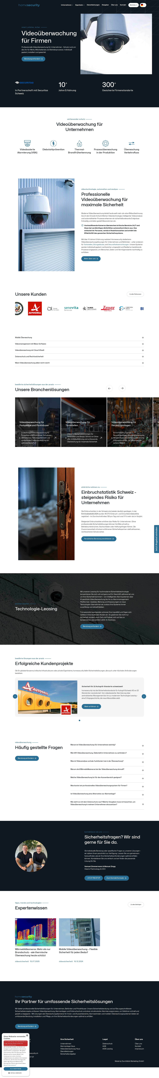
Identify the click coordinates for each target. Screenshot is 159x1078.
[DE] (143, 5)
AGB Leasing (108, 1049)
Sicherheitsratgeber (68, 1054)
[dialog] (15, 1054)
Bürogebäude (98, 244)
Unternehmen (65, 1044)
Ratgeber (105, 5)
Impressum (139, 1049)
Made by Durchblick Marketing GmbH (129, 1061)
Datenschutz (107, 1044)
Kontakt (123, 5)
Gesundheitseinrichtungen (118, 244)
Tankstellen (88, 244)
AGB (104, 1046)
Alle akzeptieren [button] (15, 1069)
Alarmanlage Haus (67, 1046)
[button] (67, 5)
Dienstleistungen (93, 5)
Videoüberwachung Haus (70, 1049)
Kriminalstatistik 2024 (89, 514)
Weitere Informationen (10, 1065)
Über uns (114, 5)
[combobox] (143, 5)
